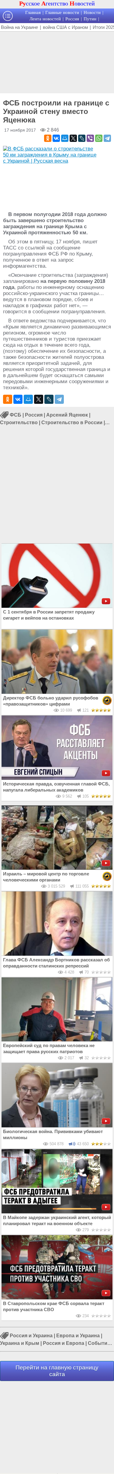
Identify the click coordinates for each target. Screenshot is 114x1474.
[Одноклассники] (47, 138)
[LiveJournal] (81, 138)
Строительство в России (71, 422)
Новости (92, 12)
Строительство (19, 422)
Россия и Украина (31, 1335)
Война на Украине (19, 27)
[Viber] (90, 138)
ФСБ (15, 415)
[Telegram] (107, 138)
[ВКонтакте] (56, 138)
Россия (72, 18)
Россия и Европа (63, 1343)
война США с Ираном (65, 27)
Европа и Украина (78, 1335)
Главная (33, 12)
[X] (73, 138)
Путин (90, 18)
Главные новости (62, 12)
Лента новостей (45, 18)
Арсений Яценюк (67, 415)
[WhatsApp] (98, 138)
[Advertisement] (57, 61)
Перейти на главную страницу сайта (57, 1370)
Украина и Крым (19, 1343)
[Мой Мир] (64, 138)
